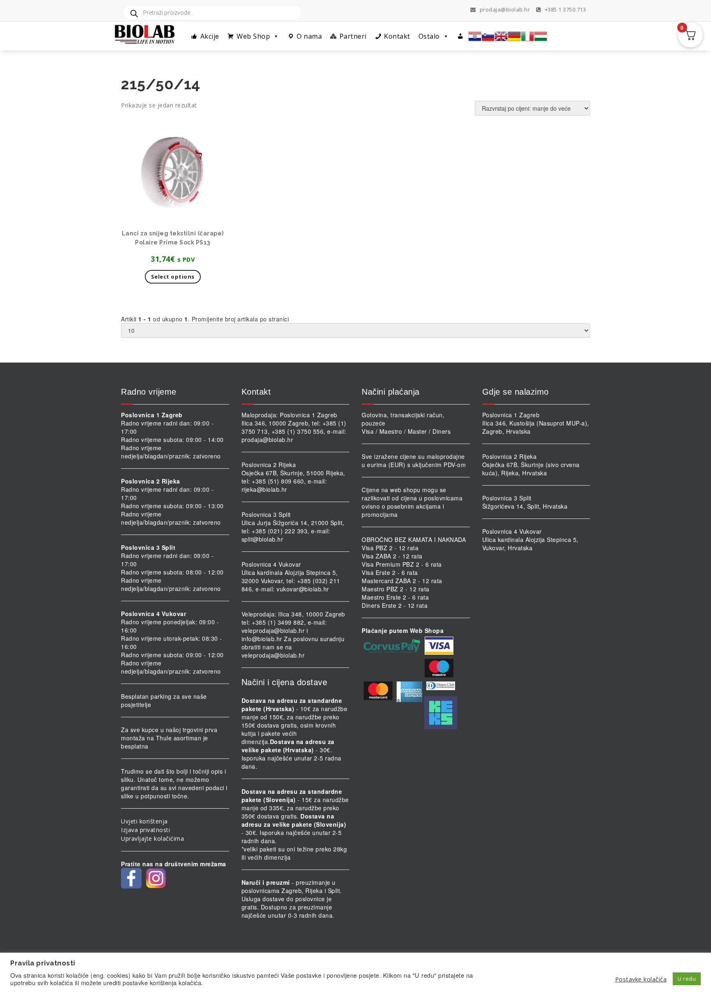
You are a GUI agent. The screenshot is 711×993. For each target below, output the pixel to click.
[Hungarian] (540, 36)
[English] (501, 36)
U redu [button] (687, 978)
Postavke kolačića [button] (641, 979)
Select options (173, 276)
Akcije (209, 36)
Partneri (353, 36)
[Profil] (460, 36)
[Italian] (527, 36)
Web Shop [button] (253, 36)
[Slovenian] (488, 36)
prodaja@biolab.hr (505, 9)
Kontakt (397, 36)
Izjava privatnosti (145, 830)
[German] (514, 36)
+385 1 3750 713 (564, 9)
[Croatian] (474, 36)
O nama (309, 36)
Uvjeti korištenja (144, 821)
